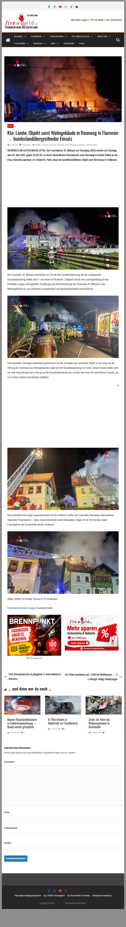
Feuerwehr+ (36, 36)
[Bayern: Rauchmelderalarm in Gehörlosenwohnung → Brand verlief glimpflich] (22, 697)
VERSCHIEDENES (56, 36)
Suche (82, 43)
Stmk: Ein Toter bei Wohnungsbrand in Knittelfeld (99, 723)
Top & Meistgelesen (80, 36)
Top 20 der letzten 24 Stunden (78, 896)
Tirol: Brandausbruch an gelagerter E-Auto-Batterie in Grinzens (34, 676)
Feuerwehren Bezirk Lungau (21, 608)
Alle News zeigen (79, 19)
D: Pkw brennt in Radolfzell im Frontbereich (63, 721)
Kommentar (9, 762)
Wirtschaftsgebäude (71, 144)
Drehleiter (38, 144)
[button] (24, 37)
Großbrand (45, 144)
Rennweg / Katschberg (57, 144)
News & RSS (102, 36)
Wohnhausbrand (92, 144)
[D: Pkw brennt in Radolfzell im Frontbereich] (63, 697)
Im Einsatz (18, 36)
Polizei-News (19, 43)
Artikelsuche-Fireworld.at (102, 896)
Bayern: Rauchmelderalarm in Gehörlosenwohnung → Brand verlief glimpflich (22, 723)
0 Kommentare (26, 144)
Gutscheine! (69, 43)
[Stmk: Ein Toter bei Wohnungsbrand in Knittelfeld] (104, 697)
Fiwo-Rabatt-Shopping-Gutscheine (27, 896)
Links (53, 43)
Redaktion (38, 43)
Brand (10, 126)
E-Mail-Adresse (10, 828)
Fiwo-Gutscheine (113, 19)
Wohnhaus (82, 144)
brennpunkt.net (37, 658)
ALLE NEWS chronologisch (54, 896)
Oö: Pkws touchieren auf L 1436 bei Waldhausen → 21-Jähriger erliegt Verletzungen (91, 677)
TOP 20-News (97, 19)
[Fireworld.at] (8, 40)
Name (6, 812)
